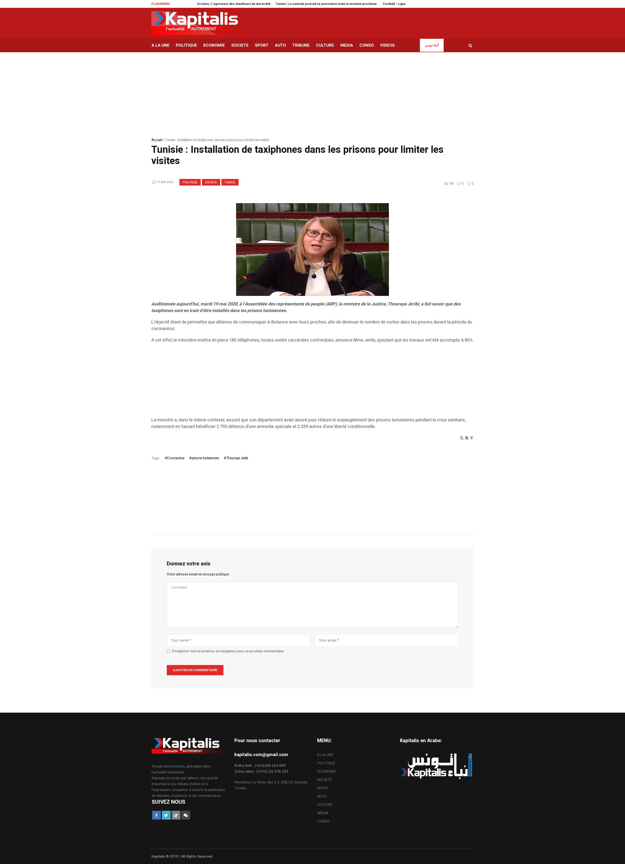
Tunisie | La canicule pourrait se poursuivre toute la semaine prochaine (305, 4)
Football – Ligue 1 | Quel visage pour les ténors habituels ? (403, 4)
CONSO (323, 821)
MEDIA (322, 813)
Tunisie (230, 182)
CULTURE (325, 804)
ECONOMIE (326, 771)
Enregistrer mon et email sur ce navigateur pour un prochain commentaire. (228, 651)
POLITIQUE (190, 182)
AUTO (321, 796)
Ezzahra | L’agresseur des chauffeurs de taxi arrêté (212, 4)
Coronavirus (175, 458)
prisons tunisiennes (205, 458)
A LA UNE (325, 755)
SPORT (323, 788)
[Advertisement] (297, 382)
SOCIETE (211, 182)
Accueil (156, 140)
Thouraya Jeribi (237, 458)
